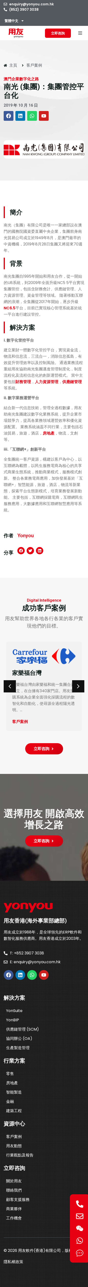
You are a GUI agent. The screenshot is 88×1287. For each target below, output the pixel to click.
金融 (10, 1101)
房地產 (49, 433)
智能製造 (14, 1092)
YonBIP (12, 1020)
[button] (80, 33)
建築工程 (14, 1111)
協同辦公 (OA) (19, 1038)
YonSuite (14, 1010)
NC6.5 (9, 308)
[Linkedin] (20, 116)
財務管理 (23, 382)
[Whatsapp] (32, 116)
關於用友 (14, 1181)
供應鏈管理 (72, 382)
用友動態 (14, 1146)
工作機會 (14, 1218)
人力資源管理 (46, 382)
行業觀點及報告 (19, 1155)
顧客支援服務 (18, 1199)
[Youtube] (44, 116)
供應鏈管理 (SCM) (22, 1029)
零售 (10, 1073)
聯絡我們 (14, 1190)
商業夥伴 (14, 1209)
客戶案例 (14, 1136)
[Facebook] (8, 116)
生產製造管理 (18, 1048)
